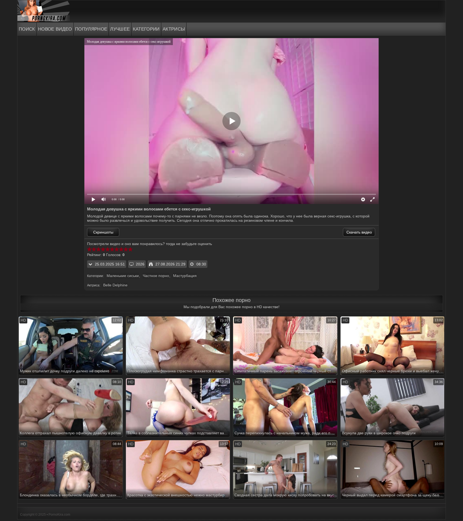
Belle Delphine (115, 285)
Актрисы (174, 29)
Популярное (91, 29)
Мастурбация (185, 276)
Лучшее (120, 29)
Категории (146, 29)
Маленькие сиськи (123, 276)
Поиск (27, 29)
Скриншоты (103, 232)
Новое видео (55, 29)
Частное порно (156, 276)
